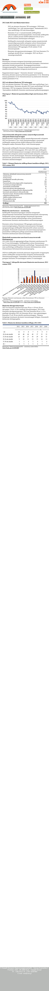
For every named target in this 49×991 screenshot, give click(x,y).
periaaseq (20, 17)
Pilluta (27, 5)
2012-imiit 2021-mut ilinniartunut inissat (20, 7)
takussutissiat (7, 17)
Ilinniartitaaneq (31, 12)
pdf (28, 17)
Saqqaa (28, 8)
